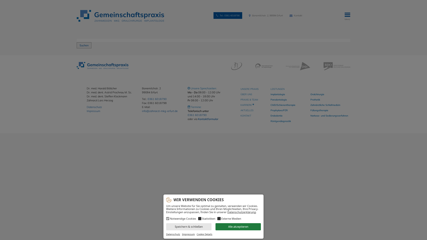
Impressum (188, 234)
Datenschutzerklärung (241, 212)
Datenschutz (173, 234)
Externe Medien (231, 218)
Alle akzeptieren (238, 227)
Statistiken (208, 218)
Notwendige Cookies (183, 218)
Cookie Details (204, 234)
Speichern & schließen (189, 227)
